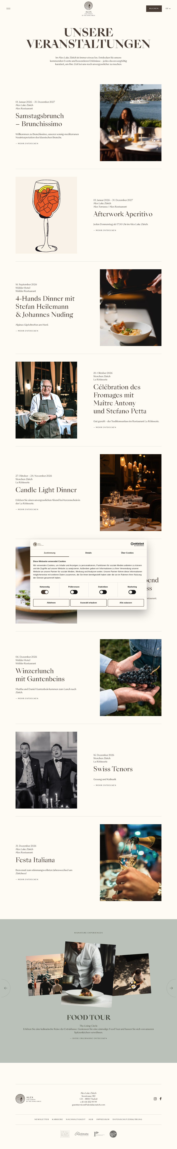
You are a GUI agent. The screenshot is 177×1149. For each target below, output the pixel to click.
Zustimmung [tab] (49, 553)
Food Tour (88, 1018)
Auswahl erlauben (88, 603)
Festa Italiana (35, 861)
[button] (5, 988)
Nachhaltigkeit (76, 1119)
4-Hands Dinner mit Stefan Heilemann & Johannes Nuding (45, 307)
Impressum (103, 1119)
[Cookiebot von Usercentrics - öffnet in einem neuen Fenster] (132, 544)
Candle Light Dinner (46, 490)
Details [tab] (88, 553)
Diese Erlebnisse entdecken (90, 1038)
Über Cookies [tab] (127, 553)
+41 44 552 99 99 (88, 1102)
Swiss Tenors (113, 770)
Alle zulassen (126, 603)
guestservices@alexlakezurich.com (88, 1105)
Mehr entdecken (28, 143)
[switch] (73, 592)
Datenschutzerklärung (127, 1119)
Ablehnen (51, 603)
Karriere (57, 1119)
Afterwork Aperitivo (123, 215)
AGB (91, 1119)
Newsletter (42, 1119)
